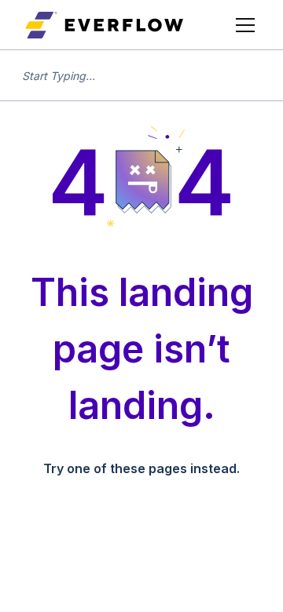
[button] (242, 25)
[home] (104, 25)
